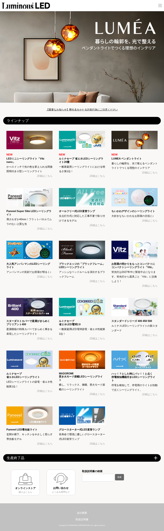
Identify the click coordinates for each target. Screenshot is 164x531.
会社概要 (82, 512)
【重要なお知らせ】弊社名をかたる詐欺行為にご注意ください (82, 109)
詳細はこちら (45, 176)
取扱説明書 (82, 519)
